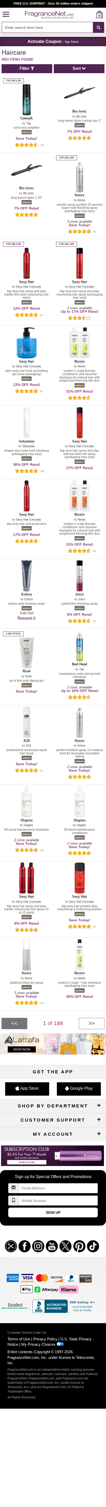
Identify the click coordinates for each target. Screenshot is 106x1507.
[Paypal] (71, 1278)
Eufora (28, 599)
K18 (28, 745)
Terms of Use (18, 1339)
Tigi (28, 123)
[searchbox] (47, 27)
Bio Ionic (81, 116)
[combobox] (53, 27)
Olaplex (28, 825)
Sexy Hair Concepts (28, 286)
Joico (81, 599)
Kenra (81, 200)
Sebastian (28, 446)
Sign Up (53, 1212)
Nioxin (81, 366)
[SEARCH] (98, 27)
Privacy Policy (45, 1339)
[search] (91, 14)
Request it (26, 618)
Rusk (28, 676)
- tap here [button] (53, 41)
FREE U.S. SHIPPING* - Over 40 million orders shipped (53, 3)
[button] (6, 14)
